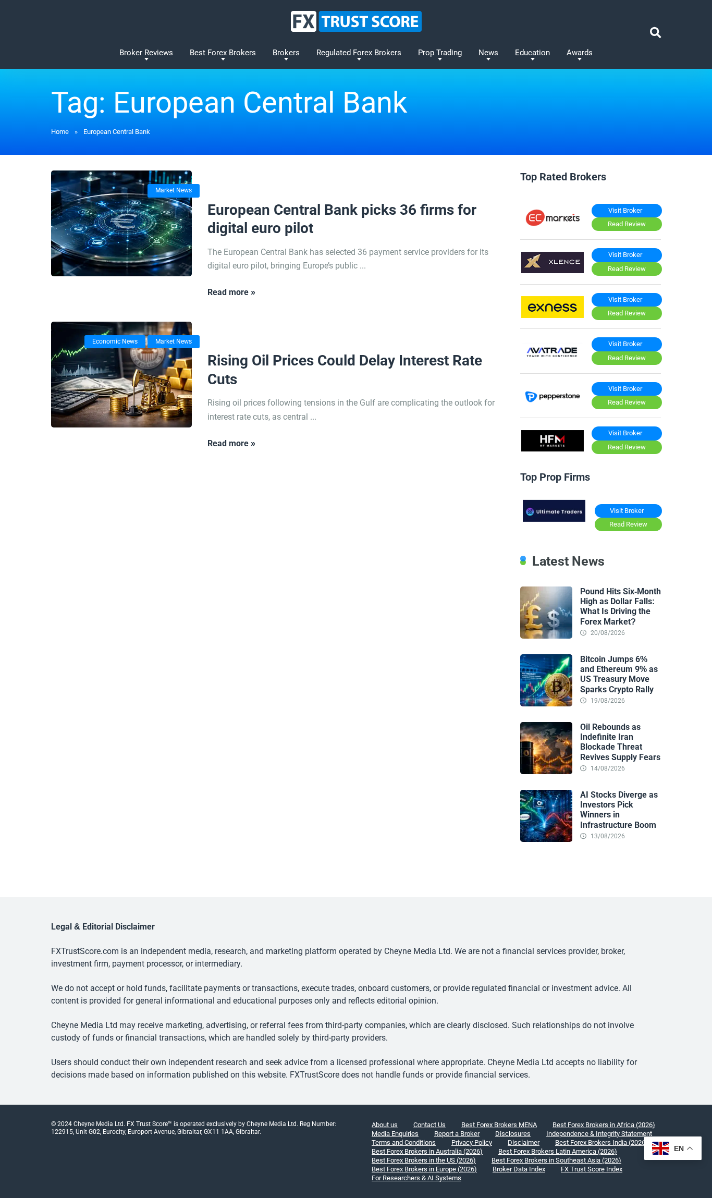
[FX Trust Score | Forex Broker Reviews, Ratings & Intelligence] (356, 21)
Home (60, 132)
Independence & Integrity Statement (599, 1134)
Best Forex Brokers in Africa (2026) (604, 1125)
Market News (173, 190)
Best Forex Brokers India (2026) (601, 1142)
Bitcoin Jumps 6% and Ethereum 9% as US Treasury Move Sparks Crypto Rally (619, 674)
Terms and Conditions (404, 1142)
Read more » (231, 292)
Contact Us (429, 1125)
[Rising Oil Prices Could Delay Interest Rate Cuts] (121, 374)
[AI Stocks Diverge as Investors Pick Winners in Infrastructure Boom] (546, 839)
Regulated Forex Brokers (358, 52)
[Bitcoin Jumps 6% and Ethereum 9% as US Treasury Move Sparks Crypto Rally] (546, 703)
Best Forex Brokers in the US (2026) (424, 1160)
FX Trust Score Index (591, 1169)
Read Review (627, 224)
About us (385, 1125)
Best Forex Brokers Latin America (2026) (557, 1151)
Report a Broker (457, 1134)
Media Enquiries (395, 1134)
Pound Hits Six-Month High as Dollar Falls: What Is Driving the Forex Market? (620, 606)
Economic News (115, 341)
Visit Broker (625, 210)
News (488, 52)
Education (532, 52)
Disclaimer (523, 1142)
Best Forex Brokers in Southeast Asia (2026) (556, 1160)
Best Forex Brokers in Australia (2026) (427, 1151)
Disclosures (513, 1134)
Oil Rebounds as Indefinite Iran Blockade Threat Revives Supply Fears (620, 742)
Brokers (286, 52)
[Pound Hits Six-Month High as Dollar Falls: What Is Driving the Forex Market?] (546, 636)
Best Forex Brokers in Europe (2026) (424, 1169)
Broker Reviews (146, 52)
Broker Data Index (519, 1169)
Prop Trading (440, 52)
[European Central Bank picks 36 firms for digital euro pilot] (121, 223)
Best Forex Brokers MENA (499, 1125)
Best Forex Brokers (223, 52)
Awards (580, 52)
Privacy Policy (471, 1142)
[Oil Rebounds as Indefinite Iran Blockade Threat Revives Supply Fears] (546, 771)
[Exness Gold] (552, 315)
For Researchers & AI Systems (416, 1178)
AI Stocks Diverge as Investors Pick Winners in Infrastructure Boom (619, 810)
